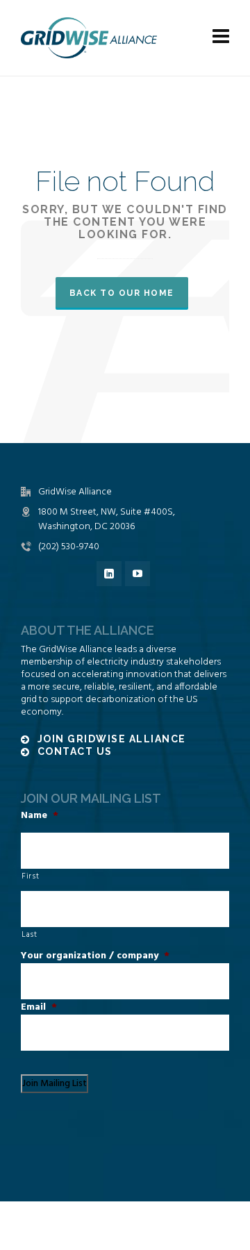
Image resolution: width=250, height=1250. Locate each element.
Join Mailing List (54, 1084)
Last (30, 934)
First (30, 876)
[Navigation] (220, 38)
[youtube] (137, 573)
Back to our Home (121, 293)
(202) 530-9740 (68, 547)
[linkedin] (109, 573)
